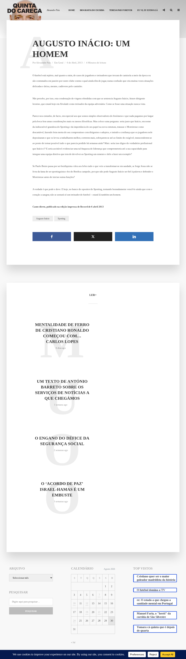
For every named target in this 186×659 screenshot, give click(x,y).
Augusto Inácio (42, 218)
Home (71, 10)
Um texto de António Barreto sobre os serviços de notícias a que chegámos (62, 390)
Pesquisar (31, 611)
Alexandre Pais (43, 62)
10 (74, 603)
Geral (60, 62)
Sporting (61, 218)
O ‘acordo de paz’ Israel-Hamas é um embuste (62, 489)
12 (87, 603)
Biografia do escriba (92, 10)
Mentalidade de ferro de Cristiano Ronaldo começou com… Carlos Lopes (62, 333)
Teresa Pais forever (120, 10)
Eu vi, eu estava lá (147, 10)
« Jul (73, 642)
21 (99, 612)
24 (74, 620)
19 (87, 612)
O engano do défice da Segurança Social (62, 441)
